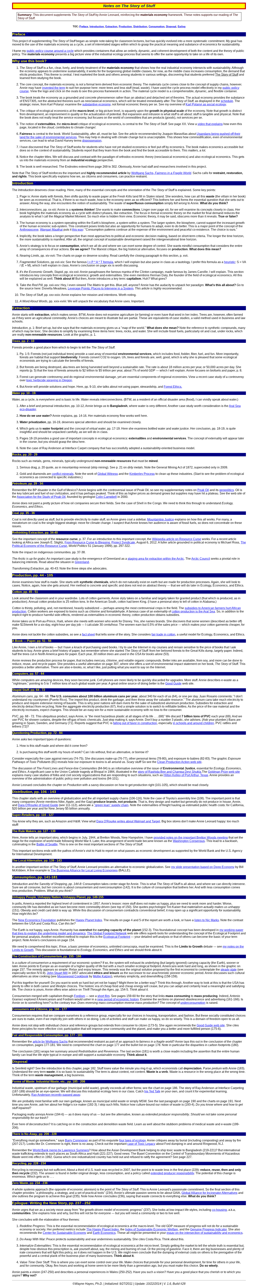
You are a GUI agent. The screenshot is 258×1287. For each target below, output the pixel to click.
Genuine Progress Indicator (208, 1229)
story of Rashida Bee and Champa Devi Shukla (169, 771)
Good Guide (173, 683)
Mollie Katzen (102, 976)
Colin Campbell (106, 496)
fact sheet (88, 634)
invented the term (53, 87)
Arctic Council (200, 558)
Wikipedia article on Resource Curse (176, 539)
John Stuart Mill (57, 973)
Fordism (79, 996)
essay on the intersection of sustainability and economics (205, 1232)
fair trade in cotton (163, 634)
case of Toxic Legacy (141, 1143)
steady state (229, 969)
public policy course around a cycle (50, 50)
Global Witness (107, 473)
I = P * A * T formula (100, 262)
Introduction (97, 26)
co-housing (219, 1209)
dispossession (91, 140)
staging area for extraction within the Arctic (156, 558)
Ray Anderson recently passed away (55, 1094)
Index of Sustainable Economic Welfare (151, 1229)
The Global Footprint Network (107, 933)
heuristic (229, 262)
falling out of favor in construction (135, 723)
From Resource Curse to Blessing (87, 542)
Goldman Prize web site (224, 771)
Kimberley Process (142, 473)
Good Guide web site (211, 1025)
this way (77, 229)
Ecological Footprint (116, 936)
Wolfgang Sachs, (161, 173)
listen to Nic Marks (206, 920)
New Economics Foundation (37, 920)
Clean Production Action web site (179, 762)
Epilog (181, 26)
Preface (83, 26)
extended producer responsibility (172, 1173)
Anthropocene (29, 229)
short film (103, 996)
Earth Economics (104, 1232)
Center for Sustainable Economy (64, 1232)
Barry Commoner (76, 1140)
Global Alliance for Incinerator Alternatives (209, 1192)
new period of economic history (118, 999)
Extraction (111, 26)
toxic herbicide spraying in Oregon (49, 380)
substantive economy (96, 104)
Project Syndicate (123, 542)
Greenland (82, 562)
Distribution (140, 26)
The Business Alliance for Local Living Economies (84, 870)
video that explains (210, 124)
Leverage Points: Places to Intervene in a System (100, 288)
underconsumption (192, 1002)
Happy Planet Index (89, 920)
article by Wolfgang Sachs (50, 1041)
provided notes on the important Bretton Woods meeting (191, 837)
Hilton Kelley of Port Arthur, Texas (186, 775)
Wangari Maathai (51, 229)
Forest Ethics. (173, 386)
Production (125, 26)
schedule (227, 101)
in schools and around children (193, 723)
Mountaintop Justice (160, 519)
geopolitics (226, 490)
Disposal (171, 26)
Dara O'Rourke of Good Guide (38, 805)
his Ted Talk (152, 1091)
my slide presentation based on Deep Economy (202, 867)
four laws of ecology (132, 1140)
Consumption (157, 26)
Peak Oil (203, 490)
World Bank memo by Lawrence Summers (61, 1150)
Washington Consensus (189, 841)
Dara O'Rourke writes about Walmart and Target (128, 821)
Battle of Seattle (47, 844)
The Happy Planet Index (102, 1229)
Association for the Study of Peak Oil (41, 496)
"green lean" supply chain (111, 805)
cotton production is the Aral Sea (193, 611)
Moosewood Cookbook (72, 976)
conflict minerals (62, 473)
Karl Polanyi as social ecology (206, 104)
